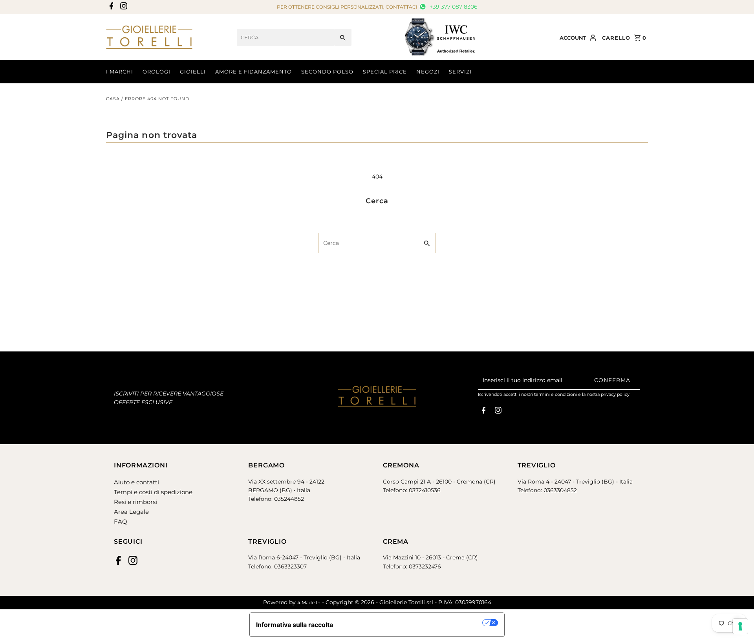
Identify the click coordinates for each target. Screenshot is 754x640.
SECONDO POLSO (327, 71)
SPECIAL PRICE (385, 71)
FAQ (120, 521)
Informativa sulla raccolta (294, 625)
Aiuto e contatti (136, 482)
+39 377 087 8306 (453, 6)
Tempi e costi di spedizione (153, 492)
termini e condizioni (555, 394)
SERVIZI (460, 71)
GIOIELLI (193, 71)
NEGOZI (427, 71)
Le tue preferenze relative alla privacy (412, 623)
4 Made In (308, 602)
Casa (113, 98)
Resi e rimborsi (135, 502)
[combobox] (285, 37)
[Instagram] (122, 7)
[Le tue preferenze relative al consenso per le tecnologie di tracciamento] (740, 626)
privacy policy (615, 394)
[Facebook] (110, 7)
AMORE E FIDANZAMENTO (253, 71)
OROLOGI (156, 71)
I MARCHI (119, 71)
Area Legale (131, 511)
